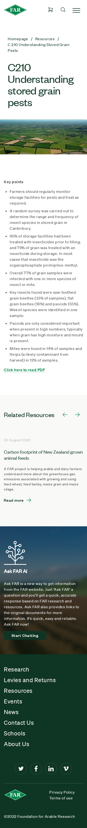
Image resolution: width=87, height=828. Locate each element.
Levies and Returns (30, 680)
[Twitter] (21, 768)
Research (16, 669)
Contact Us (19, 722)
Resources (18, 690)
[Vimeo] (66, 768)
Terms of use (61, 798)
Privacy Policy (62, 792)
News (11, 712)
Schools (15, 733)
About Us (16, 744)
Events (13, 701)
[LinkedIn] (51, 768)
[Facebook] (36, 768)
